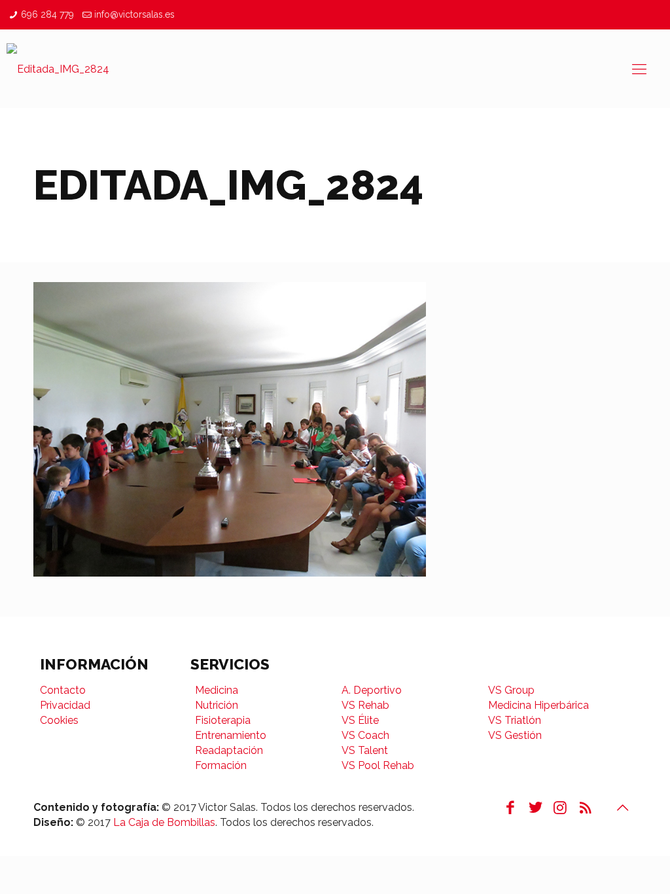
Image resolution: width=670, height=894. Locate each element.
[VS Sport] (58, 68)
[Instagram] (560, 807)
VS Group (511, 690)
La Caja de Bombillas (164, 822)
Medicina (216, 690)
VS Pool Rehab (378, 765)
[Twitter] (535, 807)
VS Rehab (365, 705)
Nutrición (216, 705)
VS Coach (365, 735)
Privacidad (65, 705)
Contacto (63, 690)
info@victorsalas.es (134, 14)
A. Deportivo (372, 690)
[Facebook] (510, 807)
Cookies (59, 720)
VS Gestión (515, 735)
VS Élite (360, 720)
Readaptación (229, 750)
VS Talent (365, 750)
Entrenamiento (230, 735)
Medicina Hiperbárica (538, 705)
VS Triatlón (514, 720)
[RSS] (584, 807)
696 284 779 (47, 14)
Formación (221, 765)
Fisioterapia (223, 720)
